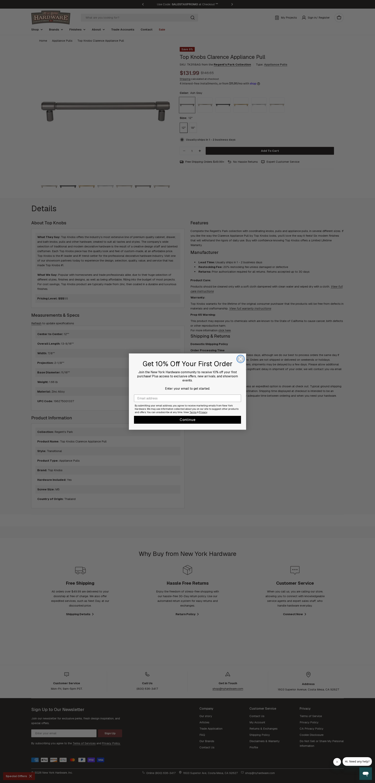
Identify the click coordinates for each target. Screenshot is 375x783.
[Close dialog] (241, 359)
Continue (188, 419)
